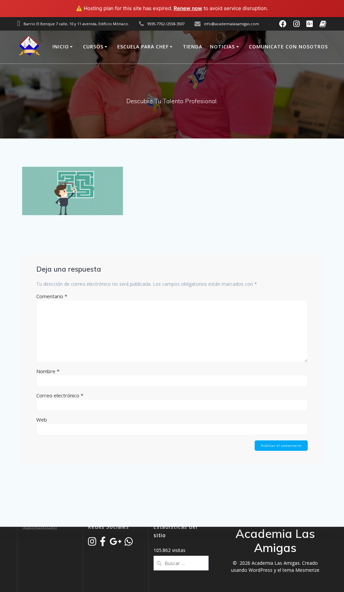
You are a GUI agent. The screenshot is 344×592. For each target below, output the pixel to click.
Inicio (60, 46)
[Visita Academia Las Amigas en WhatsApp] (129, 543)
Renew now (188, 8)
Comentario (51, 296)
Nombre (47, 371)
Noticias (222, 46)
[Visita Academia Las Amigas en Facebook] (103, 543)
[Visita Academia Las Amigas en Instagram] (92, 543)
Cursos (93, 46)
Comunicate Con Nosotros (288, 46)
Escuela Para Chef (143, 46)
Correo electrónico (59, 395)
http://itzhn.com (40, 526)
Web (41, 419)
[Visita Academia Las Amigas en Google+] (115, 543)
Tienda (192, 46)
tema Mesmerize (301, 570)
